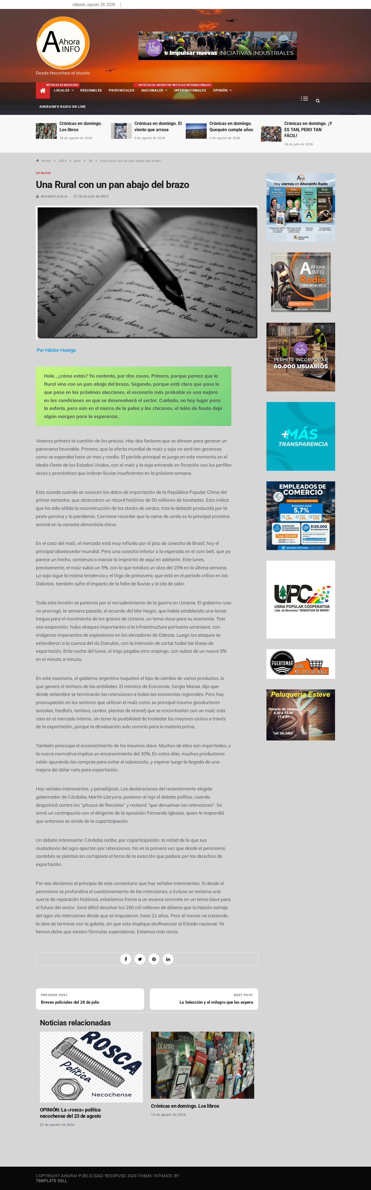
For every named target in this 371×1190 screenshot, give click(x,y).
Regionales (91, 90)
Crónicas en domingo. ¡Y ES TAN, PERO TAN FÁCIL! (308, 129)
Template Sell (51, 1180)
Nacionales (155, 88)
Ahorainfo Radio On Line (62, 107)
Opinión (220, 90)
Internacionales (191, 88)
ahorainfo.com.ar (54, 196)
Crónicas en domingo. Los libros (185, 1106)
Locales (65, 88)
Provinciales (121, 90)
